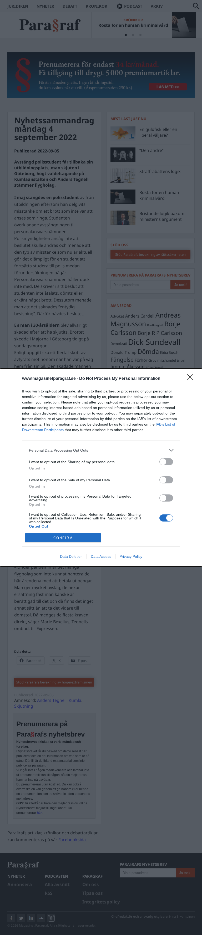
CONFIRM (63, 538)
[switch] (166, 461)
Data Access (101, 556)
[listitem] (101, 450)
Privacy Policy (130, 556)
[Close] (192, 379)
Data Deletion (71, 556)
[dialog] (101, 467)
